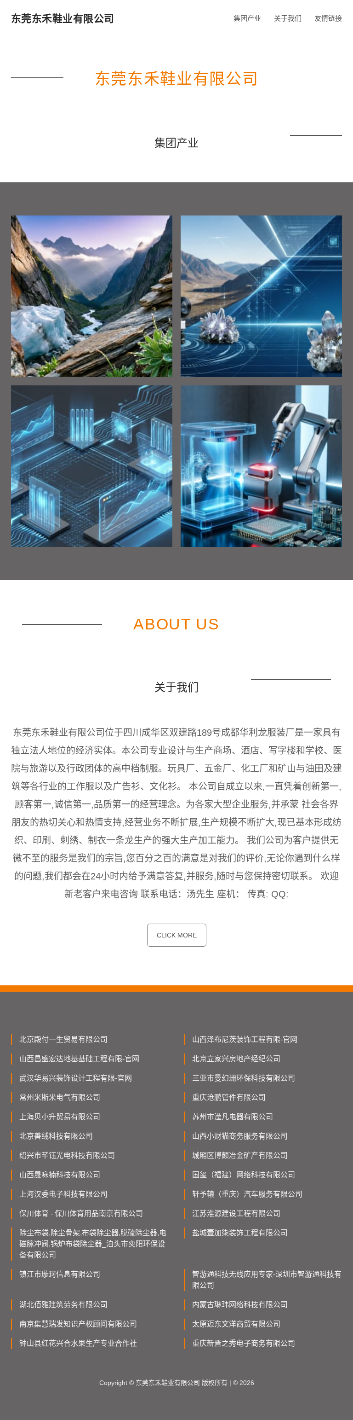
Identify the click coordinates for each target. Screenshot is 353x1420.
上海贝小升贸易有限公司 (59, 1117)
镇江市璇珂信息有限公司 (59, 1274)
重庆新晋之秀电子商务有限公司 (243, 1343)
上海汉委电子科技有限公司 (63, 1194)
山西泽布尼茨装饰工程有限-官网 (244, 1039)
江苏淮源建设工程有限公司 (236, 1213)
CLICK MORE (177, 935)
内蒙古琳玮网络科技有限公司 (240, 1305)
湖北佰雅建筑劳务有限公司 (63, 1305)
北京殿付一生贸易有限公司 (63, 1039)
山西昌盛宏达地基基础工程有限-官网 (79, 1059)
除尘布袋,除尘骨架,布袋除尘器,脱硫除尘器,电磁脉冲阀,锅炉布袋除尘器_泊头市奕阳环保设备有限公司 (92, 1244)
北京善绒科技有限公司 (56, 1136)
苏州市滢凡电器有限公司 (232, 1117)
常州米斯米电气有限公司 (59, 1097)
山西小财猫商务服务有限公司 (240, 1136)
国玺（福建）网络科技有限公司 (243, 1175)
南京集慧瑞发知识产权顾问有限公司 (78, 1324)
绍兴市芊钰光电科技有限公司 (67, 1155)
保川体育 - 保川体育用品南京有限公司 (81, 1213)
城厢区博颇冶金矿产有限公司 (240, 1155)
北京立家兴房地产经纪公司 (236, 1059)
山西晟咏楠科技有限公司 (59, 1175)
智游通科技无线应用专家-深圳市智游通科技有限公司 (267, 1279)
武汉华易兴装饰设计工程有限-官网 (75, 1078)
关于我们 (288, 18)
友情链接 (328, 18)
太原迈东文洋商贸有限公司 (236, 1324)
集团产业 (247, 18)
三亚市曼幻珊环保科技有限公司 (243, 1078)
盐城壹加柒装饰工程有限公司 (240, 1233)
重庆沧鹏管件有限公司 (229, 1097)
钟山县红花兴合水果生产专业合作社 (78, 1343)
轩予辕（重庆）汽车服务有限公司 (247, 1194)
